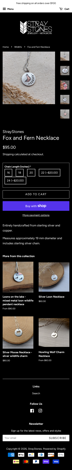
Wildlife (18, 47)
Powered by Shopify (54, 448)
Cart (66, 9)
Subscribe (57, 438)
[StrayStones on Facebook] (32, 411)
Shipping (8, 154)
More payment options (36, 215)
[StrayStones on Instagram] (40, 411)
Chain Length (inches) (18, 166)
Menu (10, 9)
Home (6, 47)
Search (36, 393)
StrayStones (35, 448)
